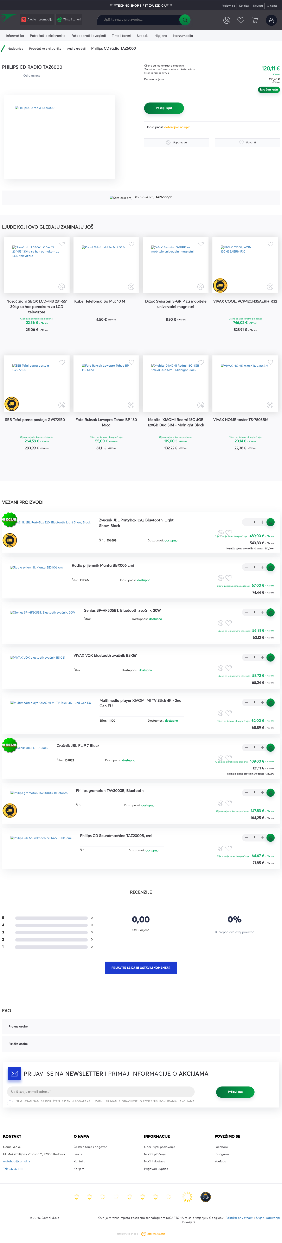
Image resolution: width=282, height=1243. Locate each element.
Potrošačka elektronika (45, 48)
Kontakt (79, 1161)
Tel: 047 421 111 (13, 1169)
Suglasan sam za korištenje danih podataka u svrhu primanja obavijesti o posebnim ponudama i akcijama (105, 1101)
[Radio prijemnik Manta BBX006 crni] (37, 574)
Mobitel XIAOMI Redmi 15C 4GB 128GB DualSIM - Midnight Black (176, 422)
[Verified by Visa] (142, 1196)
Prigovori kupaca (156, 1169)
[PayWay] (187, 1196)
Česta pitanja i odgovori (91, 1147)
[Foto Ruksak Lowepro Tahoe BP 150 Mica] (106, 383)
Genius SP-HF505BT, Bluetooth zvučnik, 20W (122, 611)
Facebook (222, 1147)
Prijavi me (235, 1092)
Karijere (79, 1169)
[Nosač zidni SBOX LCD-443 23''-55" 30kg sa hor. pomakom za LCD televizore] (37, 265)
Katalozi (244, 6)
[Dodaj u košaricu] (49, 340)
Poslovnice (228, 6)
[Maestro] (90, 1196)
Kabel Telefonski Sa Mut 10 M (99, 301)
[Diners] (116, 1196)
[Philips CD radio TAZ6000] (59, 137)
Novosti (258, 6)
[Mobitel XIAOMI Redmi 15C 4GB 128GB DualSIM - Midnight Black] (176, 383)
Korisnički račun (271, 20)
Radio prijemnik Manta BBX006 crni (103, 565)
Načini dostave (154, 1161)
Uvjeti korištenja (268, 1218)
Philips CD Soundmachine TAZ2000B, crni (116, 836)
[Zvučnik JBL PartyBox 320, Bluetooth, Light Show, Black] (50, 529)
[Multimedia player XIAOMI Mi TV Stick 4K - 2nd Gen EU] (51, 709)
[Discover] (129, 1196)
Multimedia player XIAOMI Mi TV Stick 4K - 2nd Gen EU (140, 703)
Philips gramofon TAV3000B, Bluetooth (110, 791)
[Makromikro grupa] (9, 19)
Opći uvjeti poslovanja (159, 1147)
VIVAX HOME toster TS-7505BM (240, 420)
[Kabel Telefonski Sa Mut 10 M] (106, 265)
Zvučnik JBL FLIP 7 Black (78, 746)
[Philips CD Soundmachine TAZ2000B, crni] (41, 845)
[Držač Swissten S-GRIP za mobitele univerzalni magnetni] (176, 265)
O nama (272, 6)
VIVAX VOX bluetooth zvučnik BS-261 (105, 656)
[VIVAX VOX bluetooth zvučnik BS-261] (37, 664)
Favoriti (240, 20)
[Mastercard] (76, 1196)
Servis (78, 1154)
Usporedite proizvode (226, 20)
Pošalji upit (164, 108)
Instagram (222, 1154)
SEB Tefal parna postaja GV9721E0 (35, 420)
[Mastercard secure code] (156, 1196)
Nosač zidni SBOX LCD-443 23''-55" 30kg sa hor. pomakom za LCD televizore (36, 307)
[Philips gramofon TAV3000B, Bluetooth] (39, 800)
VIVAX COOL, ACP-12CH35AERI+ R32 (245, 301)
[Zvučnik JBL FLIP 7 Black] (29, 755)
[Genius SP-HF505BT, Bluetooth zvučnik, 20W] (43, 619)
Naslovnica (15, 48)
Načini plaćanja (155, 1154)
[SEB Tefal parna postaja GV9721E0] (37, 383)
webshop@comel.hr (16, 1161)
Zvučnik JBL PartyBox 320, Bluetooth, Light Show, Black (136, 523)
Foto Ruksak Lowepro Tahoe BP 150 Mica (106, 422)
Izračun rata (269, 89)
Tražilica (184, 19)
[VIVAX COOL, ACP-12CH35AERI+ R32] (245, 265)
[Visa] (103, 1196)
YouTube (220, 1161)
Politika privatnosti (239, 1218)
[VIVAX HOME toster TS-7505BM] (245, 383)
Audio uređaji (76, 48)
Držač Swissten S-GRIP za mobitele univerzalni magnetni (175, 304)
